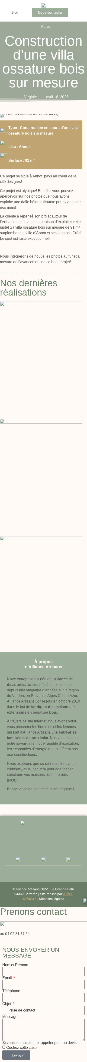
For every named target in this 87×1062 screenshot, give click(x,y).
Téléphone (11, 991)
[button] (76, 12)
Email (7, 978)
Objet (7, 1004)
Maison (46, 26)
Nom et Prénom (15, 965)
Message (9, 1017)
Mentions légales (51, 899)
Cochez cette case (21, 1047)
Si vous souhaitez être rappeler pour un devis (39, 1043)
